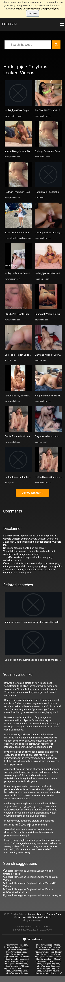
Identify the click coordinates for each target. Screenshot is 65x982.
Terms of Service (46, 914)
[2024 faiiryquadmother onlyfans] (18, 227)
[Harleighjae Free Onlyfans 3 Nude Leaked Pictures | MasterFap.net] (18, 104)
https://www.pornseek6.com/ (48, 954)
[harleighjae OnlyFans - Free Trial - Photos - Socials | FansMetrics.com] (48, 267)
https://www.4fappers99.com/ (16, 947)
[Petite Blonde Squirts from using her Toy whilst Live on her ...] (18, 430)
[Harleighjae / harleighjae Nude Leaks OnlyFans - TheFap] (18, 471)
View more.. (32, 493)
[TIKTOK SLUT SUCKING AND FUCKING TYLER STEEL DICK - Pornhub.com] (48, 104)
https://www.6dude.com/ (16, 952)
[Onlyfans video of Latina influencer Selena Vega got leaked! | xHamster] (48, 349)
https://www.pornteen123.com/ (48, 957)
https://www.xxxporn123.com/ (16, 968)
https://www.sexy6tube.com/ (48, 947)
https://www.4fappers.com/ (16, 945)
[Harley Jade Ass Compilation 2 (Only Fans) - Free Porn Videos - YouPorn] (18, 267)
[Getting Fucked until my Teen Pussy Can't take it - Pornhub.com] (48, 227)
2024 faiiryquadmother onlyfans (21, 232)
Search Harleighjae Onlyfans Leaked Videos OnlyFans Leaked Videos (28, 891)
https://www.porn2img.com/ (48, 966)
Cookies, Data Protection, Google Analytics (35, 8)
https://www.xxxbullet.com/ (16, 964)
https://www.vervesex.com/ (16, 961)
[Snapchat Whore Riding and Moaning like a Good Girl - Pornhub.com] (48, 308)
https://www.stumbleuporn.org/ (48, 973)
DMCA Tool (44, 917)
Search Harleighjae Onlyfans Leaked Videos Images (33, 895)
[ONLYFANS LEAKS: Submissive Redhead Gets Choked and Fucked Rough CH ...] (18, 308)
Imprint (32, 914)
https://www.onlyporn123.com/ (48, 961)
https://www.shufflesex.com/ (17, 959)
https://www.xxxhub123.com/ (17, 966)
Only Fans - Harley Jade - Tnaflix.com (24, 354)
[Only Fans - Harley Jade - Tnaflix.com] (18, 349)
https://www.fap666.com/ (16, 954)
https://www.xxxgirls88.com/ (48, 945)
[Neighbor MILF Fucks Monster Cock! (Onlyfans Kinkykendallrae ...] (48, 390)
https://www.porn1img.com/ (48, 964)
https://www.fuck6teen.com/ (48, 949)
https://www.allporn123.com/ (48, 959)
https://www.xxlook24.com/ (17, 973)
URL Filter (32, 917)
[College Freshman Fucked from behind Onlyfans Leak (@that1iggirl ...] (18, 186)
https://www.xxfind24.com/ (17, 971)
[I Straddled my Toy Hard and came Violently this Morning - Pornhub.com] (18, 390)
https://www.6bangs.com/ (17, 949)
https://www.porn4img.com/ (48, 971)
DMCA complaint (22, 572)
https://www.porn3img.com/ (48, 968)
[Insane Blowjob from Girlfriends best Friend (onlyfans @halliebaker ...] (18, 145)
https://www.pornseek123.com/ (48, 952)
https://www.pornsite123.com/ (17, 957)
